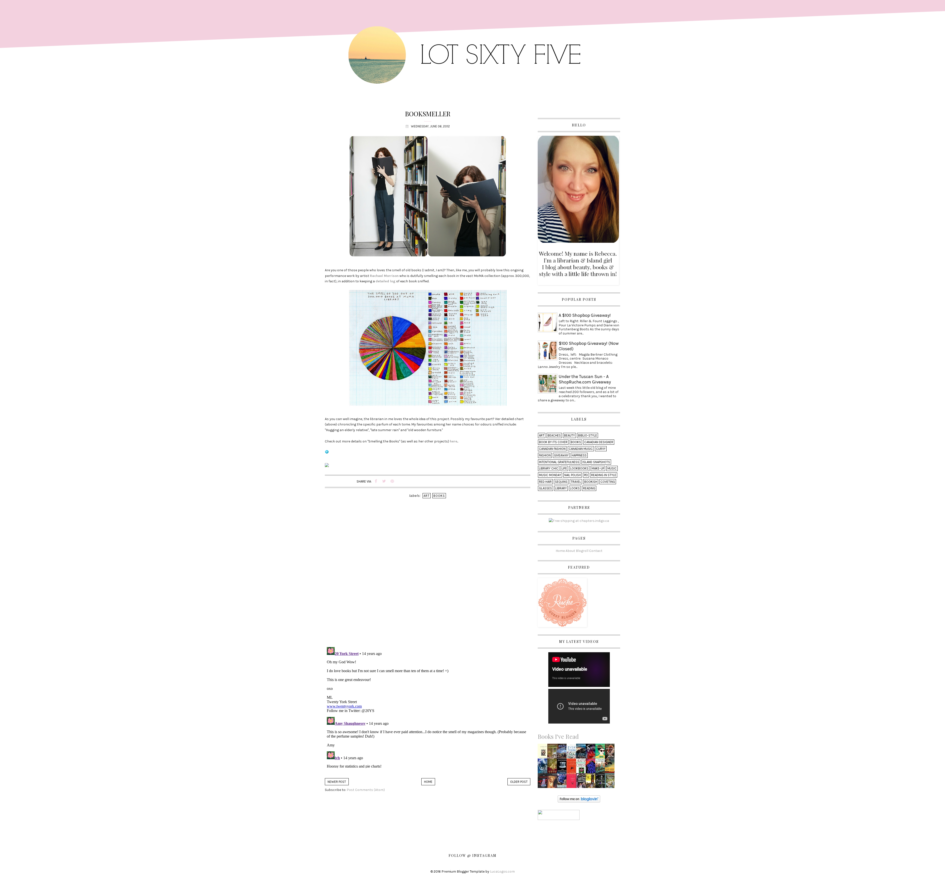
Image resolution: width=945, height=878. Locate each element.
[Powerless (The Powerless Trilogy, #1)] (601, 782)
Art (427, 496)
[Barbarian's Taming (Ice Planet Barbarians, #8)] (563, 782)
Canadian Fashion (552, 449)
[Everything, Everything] (573, 752)
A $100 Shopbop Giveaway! (585, 315)
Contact (595, 551)
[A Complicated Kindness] (573, 782)
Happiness (579, 455)
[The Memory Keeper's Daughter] (562, 767)
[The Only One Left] (592, 767)
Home (428, 782)
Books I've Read (558, 736)
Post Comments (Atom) (366, 790)
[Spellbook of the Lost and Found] (611, 752)
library (561, 488)
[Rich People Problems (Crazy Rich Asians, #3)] (601, 752)
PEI (586, 475)
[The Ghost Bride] (553, 767)
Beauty (569, 435)
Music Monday (550, 475)
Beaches (554, 435)
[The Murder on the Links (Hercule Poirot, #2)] (581, 767)
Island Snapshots (596, 462)
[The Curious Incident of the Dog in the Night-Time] (573, 767)
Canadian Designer (598, 442)
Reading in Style (603, 475)
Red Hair (545, 482)
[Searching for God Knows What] (611, 767)
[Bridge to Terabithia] (592, 782)
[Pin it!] (392, 481)
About (570, 551)
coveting (607, 482)
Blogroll (582, 551)
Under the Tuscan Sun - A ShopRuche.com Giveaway (585, 379)
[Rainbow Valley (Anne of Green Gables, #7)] (610, 782)
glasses (545, 488)
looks (575, 488)
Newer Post (337, 782)
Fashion (545, 455)
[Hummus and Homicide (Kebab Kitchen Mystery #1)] (553, 752)
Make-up (598, 468)
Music (612, 468)
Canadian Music (581, 449)
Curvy (601, 449)
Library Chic (548, 468)
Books (439, 496)
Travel (576, 482)
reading (589, 488)
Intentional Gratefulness (559, 462)
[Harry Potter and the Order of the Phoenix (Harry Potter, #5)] (563, 750)
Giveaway (561, 455)
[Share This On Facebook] (376, 481)
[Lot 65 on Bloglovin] (327, 454)
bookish (590, 482)
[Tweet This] (384, 481)
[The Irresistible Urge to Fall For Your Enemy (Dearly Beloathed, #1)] (582, 782)
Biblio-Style (587, 435)
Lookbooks (579, 468)
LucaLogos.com (502, 871)
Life (564, 468)
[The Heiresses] (601, 767)
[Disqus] (427, 579)
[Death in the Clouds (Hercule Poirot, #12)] (553, 782)
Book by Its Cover (553, 442)
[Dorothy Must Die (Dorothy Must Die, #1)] (544, 782)
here (453, 441)
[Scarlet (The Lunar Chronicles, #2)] (592, 752)
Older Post (519, 782)
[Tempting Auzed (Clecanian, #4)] (544, 767)
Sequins (561, 482)
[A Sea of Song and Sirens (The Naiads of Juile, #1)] (582, 752)
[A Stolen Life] (544, 752)
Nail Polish (572, 475)
